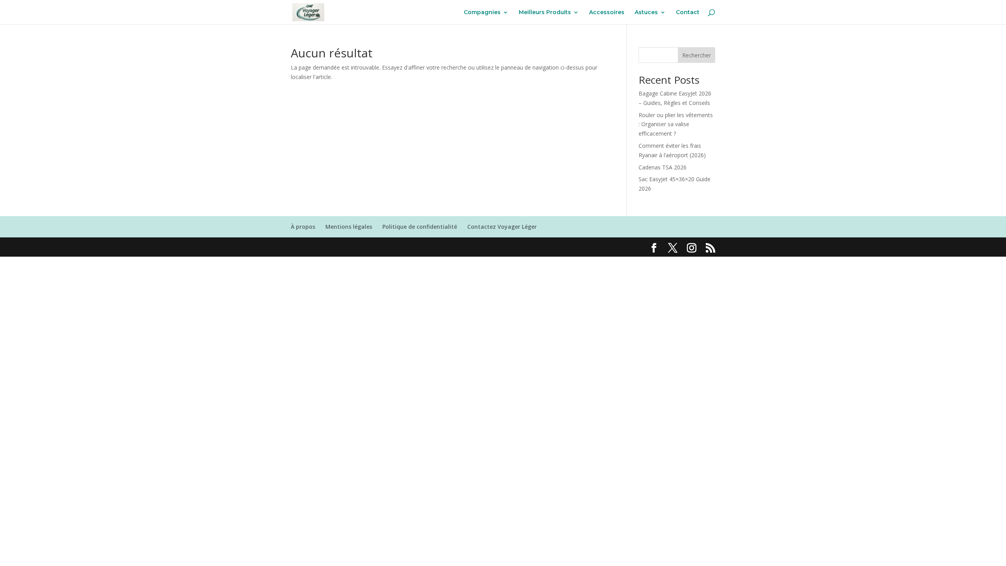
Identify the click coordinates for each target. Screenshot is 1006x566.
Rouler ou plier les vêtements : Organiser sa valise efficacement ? (676, 124)
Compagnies (482, 12)
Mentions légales (348, 226)
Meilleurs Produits (545, 12)
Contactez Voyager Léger (502, 226)
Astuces (646, 12)
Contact (687, 12)
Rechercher (696, 55)
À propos (303, 226)
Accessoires (606, 12)
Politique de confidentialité (419, 226)
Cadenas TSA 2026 (663, 167)
